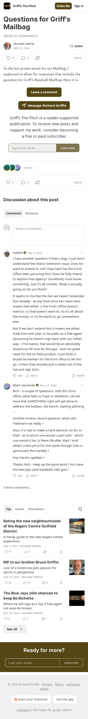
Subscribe (63, 6)
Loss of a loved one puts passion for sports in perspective (29, 570)
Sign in (79, 6)
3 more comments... (17, 487)
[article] (44, 536)
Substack (22, 710)
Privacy (47, 684)
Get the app (65, 699)
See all (12, 629)
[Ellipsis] (82, 252)
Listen (78, 46)
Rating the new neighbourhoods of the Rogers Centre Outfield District (32, 526)
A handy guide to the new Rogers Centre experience (33, 539)
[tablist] (21, 213)
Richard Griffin (24, 43)
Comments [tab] (13, 213)
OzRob (18, 252)
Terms (59, 684)
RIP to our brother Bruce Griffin (31, 562)
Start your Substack (32, 699)
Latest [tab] (19, 509)
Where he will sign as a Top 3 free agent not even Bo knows (32, 606)
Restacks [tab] (31, 213)
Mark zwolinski (24, 385)
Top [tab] (8, 509)
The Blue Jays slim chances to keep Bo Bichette (30, 595)
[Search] (80, 509)
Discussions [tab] (36, 509)
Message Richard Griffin (47, 105)
